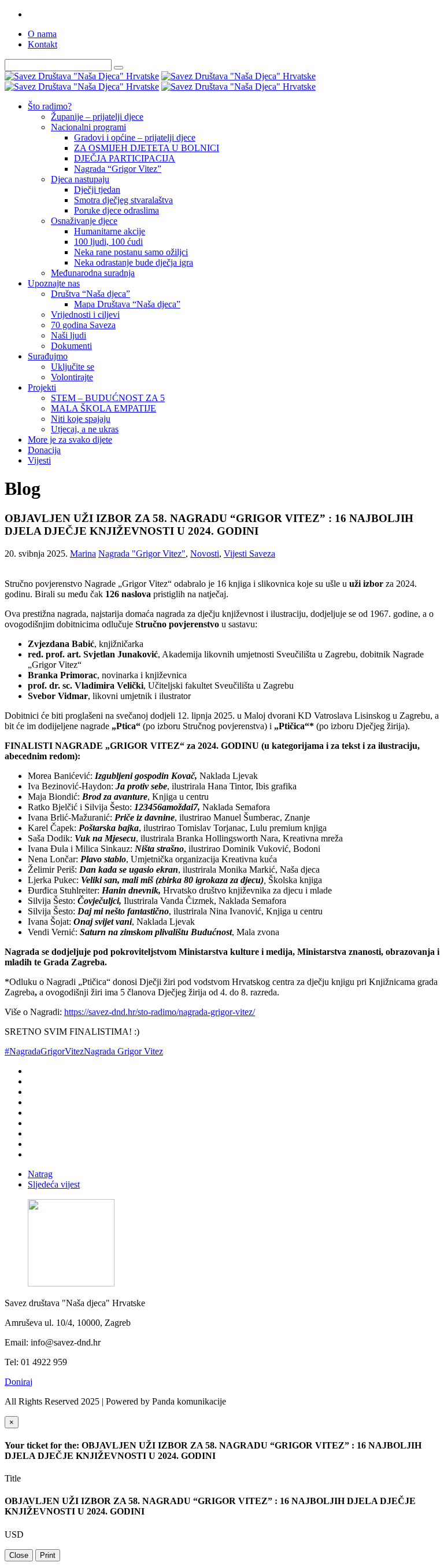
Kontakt (42, 44)
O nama (42, 34)
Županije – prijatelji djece (97, 117)
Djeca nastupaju (80, 179)
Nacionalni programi (88, 127)
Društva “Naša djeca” (90, 294)
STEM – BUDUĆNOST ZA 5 (108, 398)
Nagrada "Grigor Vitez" (142, 553)
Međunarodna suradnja (93, 273)
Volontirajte (72, 377)
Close (18, 1555)
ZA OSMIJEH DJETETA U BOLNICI (146, 148)
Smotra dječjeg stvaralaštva (123, 200)
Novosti (204, 553)
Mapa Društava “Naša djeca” (127, 304)
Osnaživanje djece (84, 221)
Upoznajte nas (54, 283)
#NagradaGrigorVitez (44, 1051)
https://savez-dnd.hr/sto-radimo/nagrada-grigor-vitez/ (159, 1012)
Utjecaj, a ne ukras (85, 429)
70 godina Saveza (83, 325)
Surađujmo (48, 356)
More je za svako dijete (70, 439)
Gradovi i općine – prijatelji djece (134, 137)
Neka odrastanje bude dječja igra (133, 262)
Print (48, 1555)
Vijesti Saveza (249, 553)
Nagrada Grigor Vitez (123, 1051)
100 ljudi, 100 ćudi (108, 242)
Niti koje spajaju (80, 419)
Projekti (42, 387)
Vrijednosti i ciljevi (85, 314)
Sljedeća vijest (54, 1184)
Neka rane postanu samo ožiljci (131, 252)
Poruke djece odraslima (116, 210)
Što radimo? (50, 106)
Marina (83, 553)
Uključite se (72, 367)
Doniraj (18, 1382)
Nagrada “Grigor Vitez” (117, 169)
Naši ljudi (68, 335)
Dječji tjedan (97, 189)
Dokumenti (71, 346)
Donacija (44, 450)
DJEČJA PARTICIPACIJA (124, 158)
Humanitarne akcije (109, 231)
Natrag (40, 1174)
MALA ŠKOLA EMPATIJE (103, 408)
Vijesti (39, 460)
